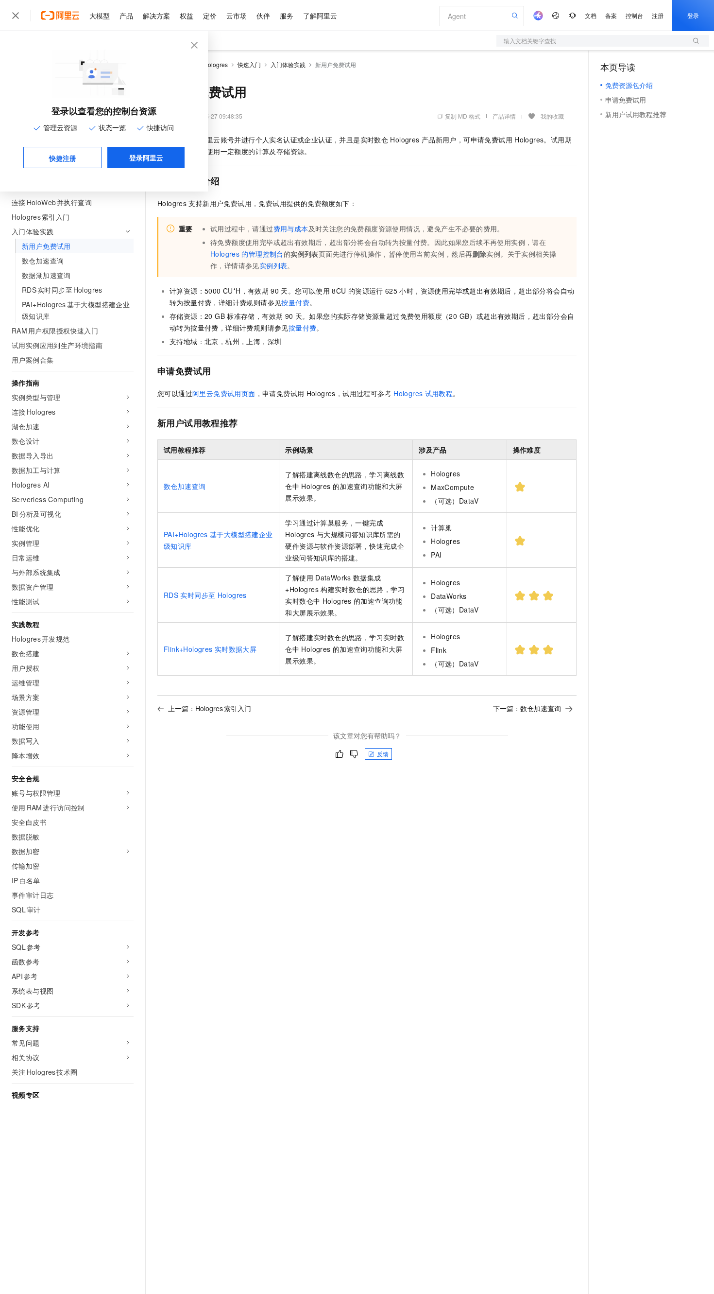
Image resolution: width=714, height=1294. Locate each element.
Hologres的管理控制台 (247, 254)
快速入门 (249, 64)
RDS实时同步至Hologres (205, 595)
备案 (611, 15)
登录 (693, 15)
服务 (286, 15)
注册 (657, 15)
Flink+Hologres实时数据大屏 (210, 649)
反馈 (383, 754)
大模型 (99, 15)
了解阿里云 (320, 15)
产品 (126, 15)
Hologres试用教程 (423, 393)
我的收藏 (552, 116)
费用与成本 (290, 228)
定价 (210, 15)
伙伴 (263, 15)
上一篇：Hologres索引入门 (209, 708)
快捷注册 (62, 158)
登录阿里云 (146, 157)
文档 (590, 15)
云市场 (236, 15)
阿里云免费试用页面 (223, 393)
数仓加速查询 (184, 486)
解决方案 (156, 15)
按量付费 (295, 302)
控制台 (634, 15)
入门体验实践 (288, 64)
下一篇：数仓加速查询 (527, 708)
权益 (186, 15)
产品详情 (504, 116)
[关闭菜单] (15, 15)
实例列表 (273, 265)
